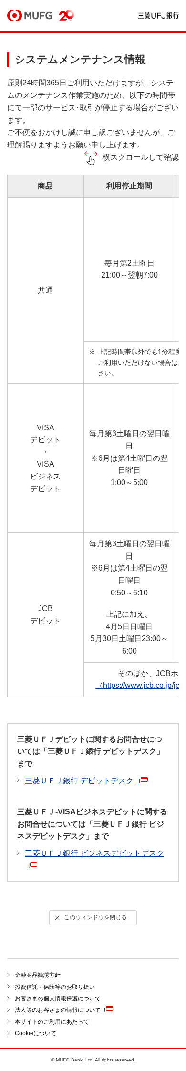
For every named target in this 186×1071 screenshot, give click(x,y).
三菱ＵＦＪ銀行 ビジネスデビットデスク (94, 853)
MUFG (29, 16)
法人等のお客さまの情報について (58, 1010)
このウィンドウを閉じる (95, 917)
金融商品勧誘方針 (38, 975)
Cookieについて (35, 1033)
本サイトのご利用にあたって (52, 1022)
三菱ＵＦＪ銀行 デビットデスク (80, 781)
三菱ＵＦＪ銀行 (158, 16)
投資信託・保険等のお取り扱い (55, 987)
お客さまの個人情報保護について (58, 998)
